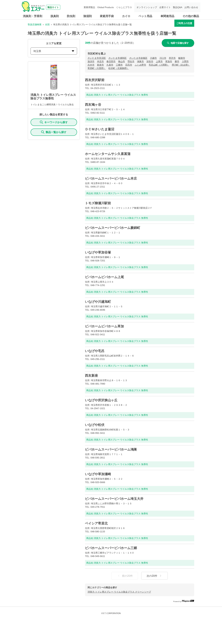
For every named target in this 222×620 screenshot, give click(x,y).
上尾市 (159, 61)
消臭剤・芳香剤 (32, 16)
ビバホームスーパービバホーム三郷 (111, 548)
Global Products (105, 7)
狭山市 (121, 61)
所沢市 (172, 58)
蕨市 (177, 61)
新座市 (100, 65)
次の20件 (152, 575)
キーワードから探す (56, 122)
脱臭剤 (55, 16)
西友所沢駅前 (94, 80)
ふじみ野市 (140, 65)
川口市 (162, 58)
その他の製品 (191, 16)
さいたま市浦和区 (117, 58)
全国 (47, 24)
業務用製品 (89, 7)
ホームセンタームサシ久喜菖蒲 (108, 154)
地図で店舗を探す (180, 43)
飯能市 (181, 58)
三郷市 (119, 65)
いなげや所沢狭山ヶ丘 (101, 400)
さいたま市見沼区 (97, 58)
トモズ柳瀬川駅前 (98, 203)
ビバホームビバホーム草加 (104, 326)
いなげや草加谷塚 (98, 252)
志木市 (91, 65)
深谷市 (149, 61)
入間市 (185, 61)
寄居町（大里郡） (97, 68)
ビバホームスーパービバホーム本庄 (111, 178)
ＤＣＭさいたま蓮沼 (99, 129)
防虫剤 (71, 16)
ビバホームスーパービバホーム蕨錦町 (112, 227)
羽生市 (131, 61)
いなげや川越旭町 (98, 301)
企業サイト (165, 7)
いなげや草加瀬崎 (98, 474)
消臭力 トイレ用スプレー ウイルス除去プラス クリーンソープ (119, 592)
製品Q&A (177, 7)
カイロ (126, 16)
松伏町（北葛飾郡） (118, 68)
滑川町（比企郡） (181, 65)
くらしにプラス (124, 7)
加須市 (91, 61)
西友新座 (91, 375)
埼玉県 (37, 51)
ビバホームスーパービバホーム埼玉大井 (114, 498)
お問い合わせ (191, 7)
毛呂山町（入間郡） (159, 65)
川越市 (153, 58)
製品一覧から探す (56, 132)
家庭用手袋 (107, 16)
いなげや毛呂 (94, 351)
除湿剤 (88, 16)
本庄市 (100, 61)
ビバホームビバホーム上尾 (104, 277)
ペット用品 (145, 16)
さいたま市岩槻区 (138, 58)
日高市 (128, 65)
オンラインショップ (147, 7)
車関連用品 (167, 16)
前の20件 (127, 575)
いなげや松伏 (94, 425)
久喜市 (109, 65)
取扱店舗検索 (34, 24)
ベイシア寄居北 (96, 523)
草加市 (168, 61)
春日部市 (111, 61)
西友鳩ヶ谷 (93, 104)
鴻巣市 (140, 61)
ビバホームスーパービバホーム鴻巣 (111, 449)
